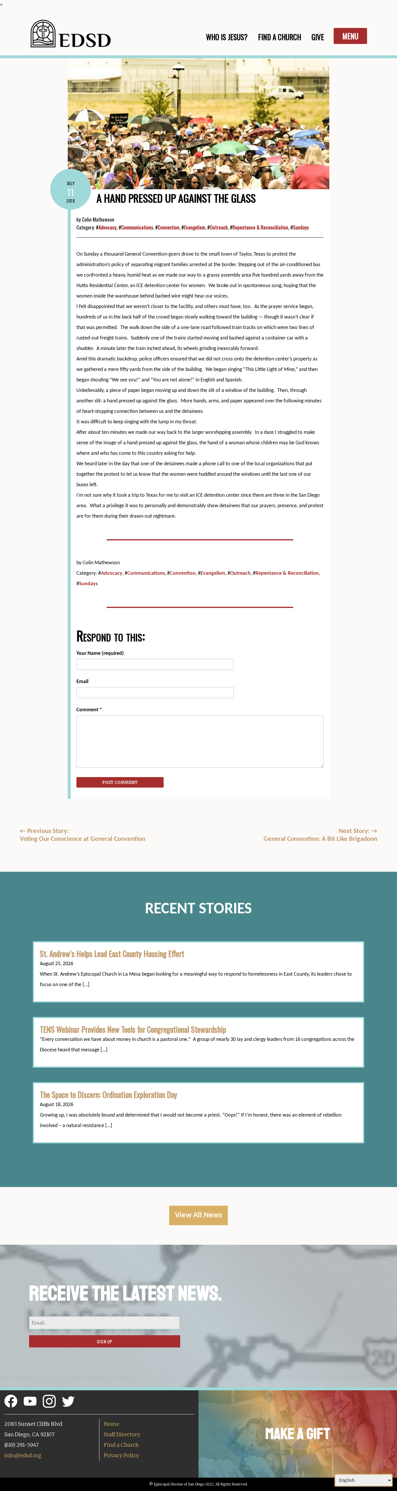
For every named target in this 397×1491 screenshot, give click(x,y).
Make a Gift (297, 1434)
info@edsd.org (22, 1455)
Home (111, 1424)
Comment (89, 710)
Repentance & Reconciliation (260, 227)
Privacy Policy (121, 1455)
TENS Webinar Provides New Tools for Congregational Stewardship (133, 1029)
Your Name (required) (100, 653)
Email (82, 682)
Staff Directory (122, 1434)
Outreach (219, 227)
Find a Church (121, 1445)
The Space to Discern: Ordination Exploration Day (108, 1094)
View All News (198, 1215)
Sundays (301, 227)
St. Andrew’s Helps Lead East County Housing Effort (112, 953)
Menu (350, 36)
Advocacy (108, 227)
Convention (168, 227)
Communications (137, 227)
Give (318, 36)
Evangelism (194, 227)
